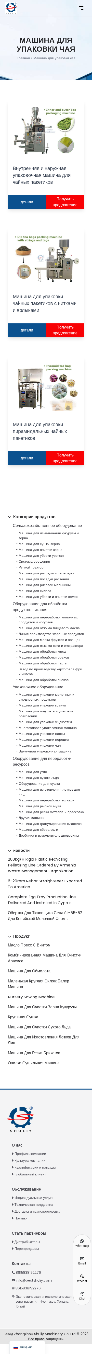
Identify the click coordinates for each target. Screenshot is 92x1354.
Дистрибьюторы (27, 1241)
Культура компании (29, 1160)
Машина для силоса (35, 590)
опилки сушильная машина (34, 1063)
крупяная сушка (23, 1017)
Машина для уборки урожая (41, 555)
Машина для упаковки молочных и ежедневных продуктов (46, 697)
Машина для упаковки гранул (42, 705)
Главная (23, 58)
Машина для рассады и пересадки (47, 573)
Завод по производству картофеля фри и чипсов (50, 671)
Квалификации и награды (35, 1167)
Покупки (20, 1218)
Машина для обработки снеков (43, 679)
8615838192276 (28, 1272)
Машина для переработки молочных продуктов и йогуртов (48, 620)
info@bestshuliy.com (34, 1280)
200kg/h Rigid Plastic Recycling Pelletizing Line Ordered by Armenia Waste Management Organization (42, 865)
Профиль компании (30, 1153)
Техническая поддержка (33, 1204)
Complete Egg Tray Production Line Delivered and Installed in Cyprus (42, 900)
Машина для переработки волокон (47, 800)
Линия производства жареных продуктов (51, 633)
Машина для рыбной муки (40, 806)
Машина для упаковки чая (40, 745)
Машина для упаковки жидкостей (45, 721)
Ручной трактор (31, 567)
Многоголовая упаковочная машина (48, 727)
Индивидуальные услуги (33, 1197)
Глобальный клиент (30, 1174)
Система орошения (34, 561)
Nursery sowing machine (31, 997)
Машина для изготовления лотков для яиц (49, 792)
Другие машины (31, 817)
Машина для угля (33, 771)
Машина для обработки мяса (42, 651)
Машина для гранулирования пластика (50, 823)
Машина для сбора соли (38, 829)
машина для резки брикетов (34, 1053)
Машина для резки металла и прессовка (51, 811)
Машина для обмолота (29, 971)
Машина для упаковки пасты (42, 733)
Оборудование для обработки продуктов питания (40, 607)
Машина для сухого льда (39, 777)
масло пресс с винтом (29, 945)
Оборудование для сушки (39, 783)
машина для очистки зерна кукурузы (42, 1007)
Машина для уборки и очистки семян (48, 596)
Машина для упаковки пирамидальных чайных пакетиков (40, 431)
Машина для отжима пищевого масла (49, 628)
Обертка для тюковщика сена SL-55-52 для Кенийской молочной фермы (45, 916)
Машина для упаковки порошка (44, 739)
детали (27, 202)
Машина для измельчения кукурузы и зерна (49, 535)
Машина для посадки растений (44, 579)
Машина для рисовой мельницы (45, 584)
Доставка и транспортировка (37, 1211)
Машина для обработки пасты (43, 663)
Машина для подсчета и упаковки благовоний (46, 713)
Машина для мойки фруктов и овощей (49, 639)
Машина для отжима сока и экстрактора (51, 645)
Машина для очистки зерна (41, 549)
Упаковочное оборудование (38, 687)
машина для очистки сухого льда (39, 1027)
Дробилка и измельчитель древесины (49, 835)
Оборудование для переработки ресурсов (42, 761)
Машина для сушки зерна (39, 543)
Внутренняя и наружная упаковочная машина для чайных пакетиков (42, 175)
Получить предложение (65, 202)
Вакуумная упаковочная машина (45, 751)
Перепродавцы (26, 1248)
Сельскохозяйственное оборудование (47, 525)
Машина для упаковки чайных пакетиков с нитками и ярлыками (45, 303)
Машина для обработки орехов (44, 657)
